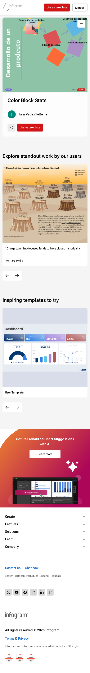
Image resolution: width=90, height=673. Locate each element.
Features (11, 524)
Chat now (32, 568)
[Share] (11, 128)
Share (9, 89)
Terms (9, 638)
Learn (9, 539)
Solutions (11, 532)
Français (56, 575)
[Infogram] (14, 7)
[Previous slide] (7, 276)
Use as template (57, 7)
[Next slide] (17, 276)
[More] (81, 24)
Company (12, 547)
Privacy (23, 638)
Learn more (45, 454)
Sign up (80, 7)
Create (10, 517)
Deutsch (20, 575)
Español (44, 575)
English (9, 575)
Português (32, 575)
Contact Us (13, 568)
